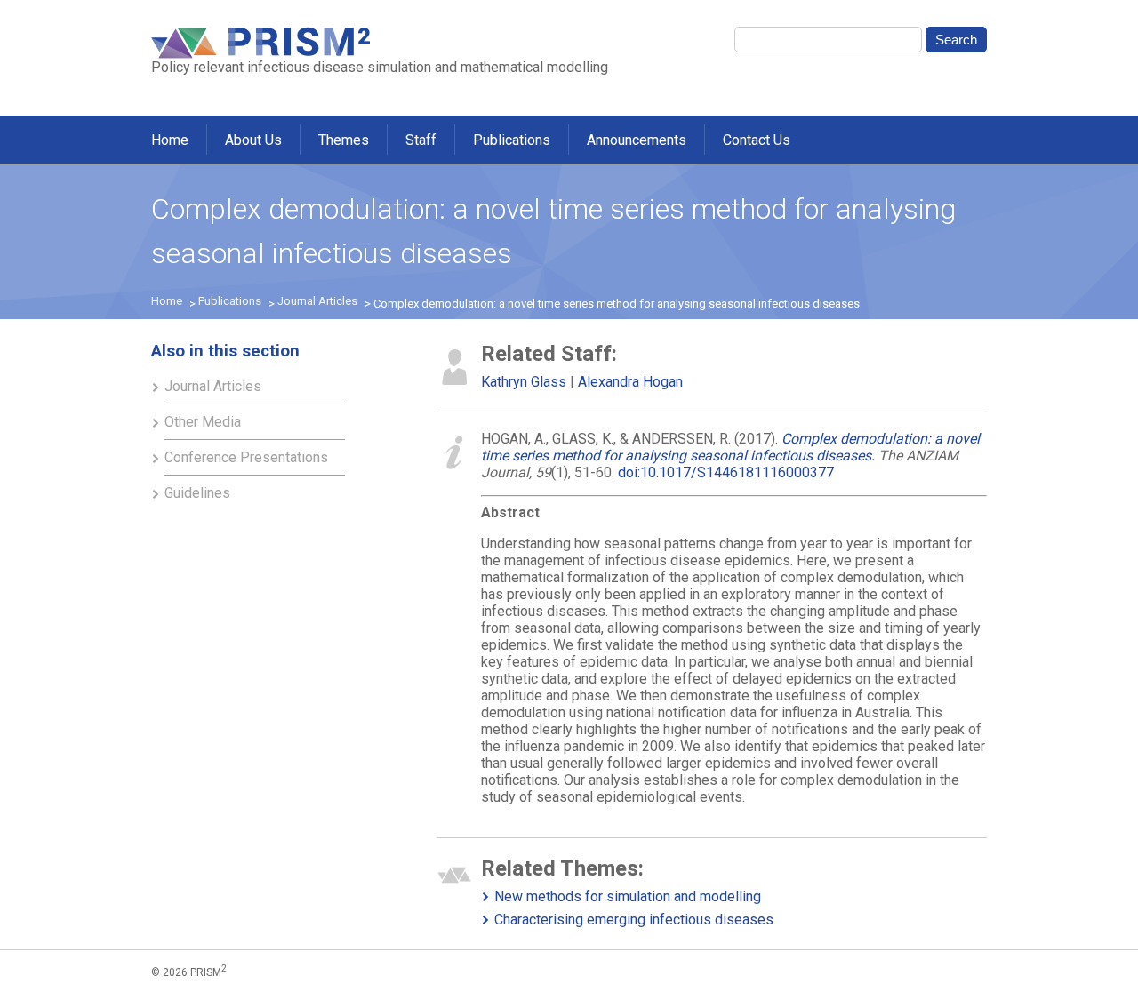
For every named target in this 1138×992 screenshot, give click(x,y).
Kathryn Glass (523, 381)
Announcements (636, 140)
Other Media (202, 421)
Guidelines (197, 492)
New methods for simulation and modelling (627, 896)
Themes (343, 140)
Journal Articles (317, 301)
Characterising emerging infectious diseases (633, 919)
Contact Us (756, 140)
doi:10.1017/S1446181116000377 (726, 472)
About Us (253, 140)
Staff (421, 140)
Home (169, 140)
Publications (511, 140)
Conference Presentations (246, 457)
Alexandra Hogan (630, 381)
